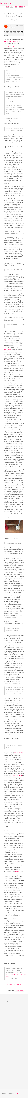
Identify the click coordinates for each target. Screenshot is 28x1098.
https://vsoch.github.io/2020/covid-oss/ (16, 975)
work (11, 6)
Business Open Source (14, 47)
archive (21, 6)
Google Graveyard (19, 752)
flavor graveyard (17, 775)
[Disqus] (14, 1023)
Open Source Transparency (11, 41)
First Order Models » (19, 984)
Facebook (21, 990)
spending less (7, 349)
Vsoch (6, 3)
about (7, 6)
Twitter (16, 990)
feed (16, 6)
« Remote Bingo (8, 984)
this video (17, 871)
